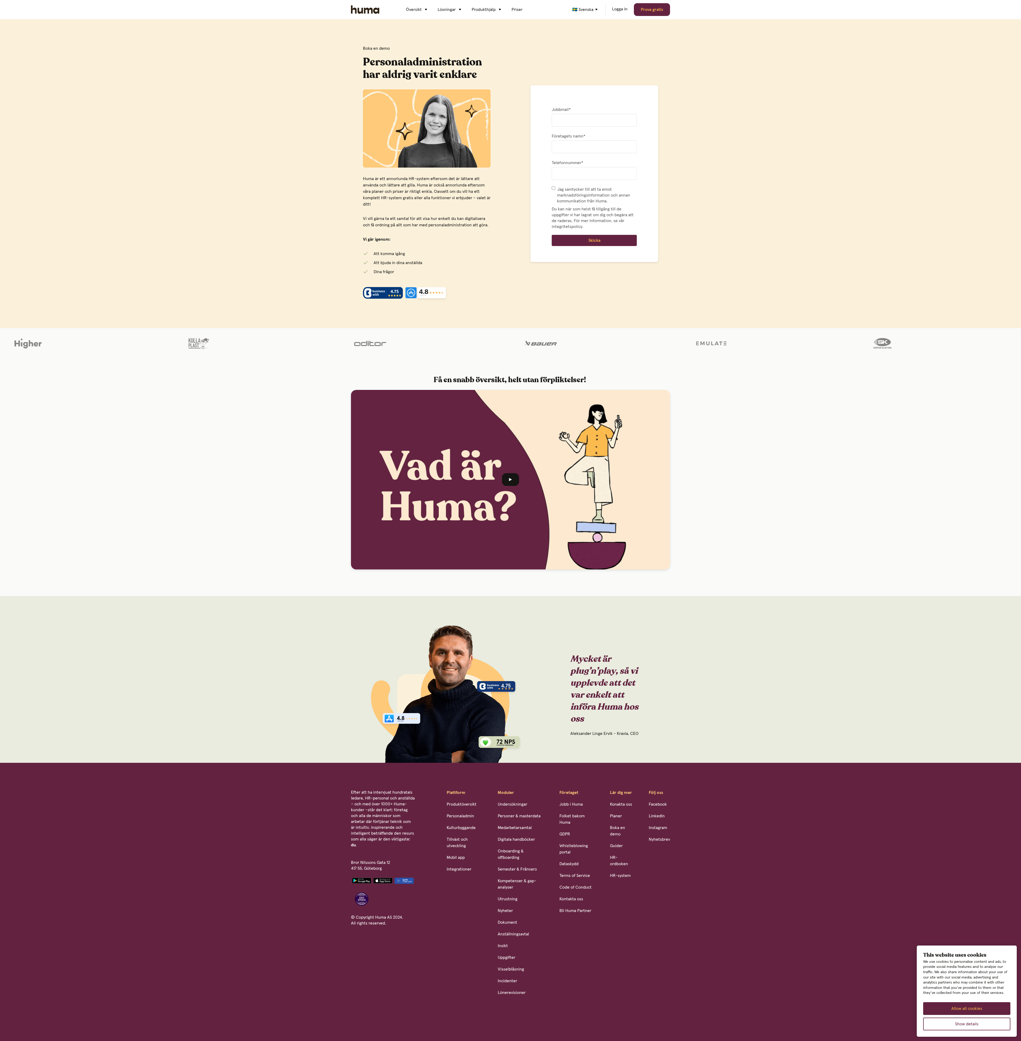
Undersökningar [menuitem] (512, 804)
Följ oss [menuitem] (656, 792)
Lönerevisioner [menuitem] (512, 992)
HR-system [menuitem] (620, 875)
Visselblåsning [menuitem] (511, 969)
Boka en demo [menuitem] (617, 831)
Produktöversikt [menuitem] (461, 804)
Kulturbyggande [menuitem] (461, 828)
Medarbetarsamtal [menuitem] (515, 828)
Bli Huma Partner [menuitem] (575, 911)
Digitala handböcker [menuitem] (516, 839)
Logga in (619, 9)
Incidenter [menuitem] (507, 981)
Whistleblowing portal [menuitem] (573, 849)
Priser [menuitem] (517, 9)
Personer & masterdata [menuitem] (519, 816)
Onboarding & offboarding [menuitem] (511, 854)
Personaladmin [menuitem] (460, 816)
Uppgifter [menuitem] (506, 957)
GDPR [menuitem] (564, 834)
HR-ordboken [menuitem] (619, 860)
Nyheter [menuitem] (505, 911)
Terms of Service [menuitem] (574, 875)
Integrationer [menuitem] (459, 869)
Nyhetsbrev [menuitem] (659, 839)
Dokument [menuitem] (507, 922)
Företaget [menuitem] (568, 792)
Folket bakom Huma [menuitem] (572, 819)
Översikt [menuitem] (414, 9)
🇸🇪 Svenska (582, 9)
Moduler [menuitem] (506, 792)
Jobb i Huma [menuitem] (571, 804)
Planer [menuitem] (616, 816)
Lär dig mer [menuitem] (621, 792)
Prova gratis (652, 9)
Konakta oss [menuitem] (621, 804)
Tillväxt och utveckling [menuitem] (457, 842)
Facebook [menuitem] (658, 804)
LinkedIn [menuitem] (657, 816)
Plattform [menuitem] (456, 792)
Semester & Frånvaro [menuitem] (517, 869)
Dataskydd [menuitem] (569, 864)
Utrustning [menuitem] (507, 899)
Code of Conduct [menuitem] (575, 887)
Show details (966, 1024)
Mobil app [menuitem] (456, 857)
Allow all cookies (966, 1008)
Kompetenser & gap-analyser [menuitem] (517, 884)
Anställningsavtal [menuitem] (513, 934)
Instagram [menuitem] (658, 828)
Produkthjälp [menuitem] (484, 9)
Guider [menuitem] (616, 846)
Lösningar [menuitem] (447, 9)
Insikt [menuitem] (503, 946)
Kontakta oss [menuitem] (571, 899)
